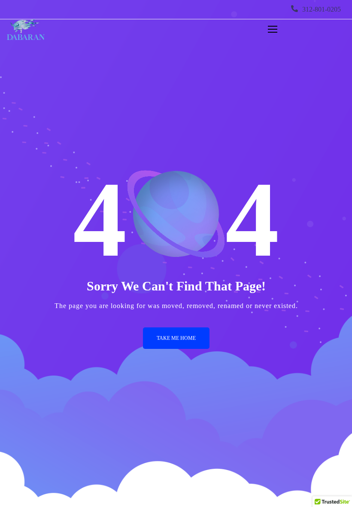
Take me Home (176, 338)
